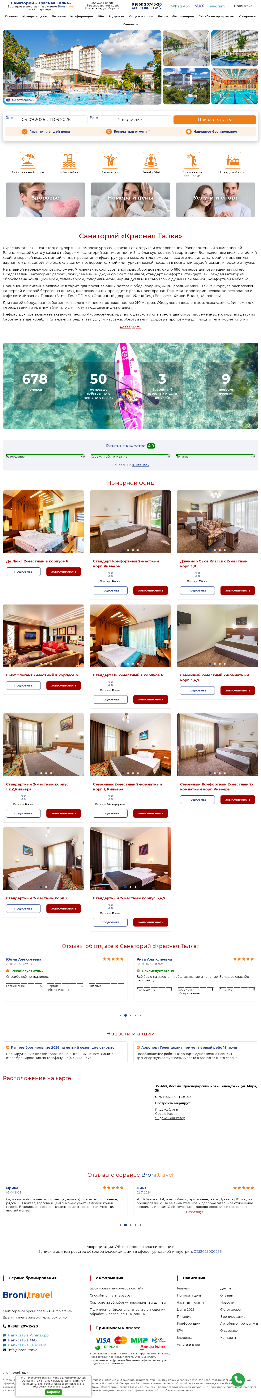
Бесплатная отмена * (132, 131)
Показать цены (215, 119)
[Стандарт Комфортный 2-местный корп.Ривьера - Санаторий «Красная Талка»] (130, 521)
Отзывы (226, 1295)
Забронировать (63, 571)
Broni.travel (20, 1373)
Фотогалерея (183, 16)
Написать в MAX (23, 1340)
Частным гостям (190, 1302)
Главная (11, 16)
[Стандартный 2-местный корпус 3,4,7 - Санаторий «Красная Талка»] (130, 858)
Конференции (81, 16)
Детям (163, 16)
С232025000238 (208, 1252)
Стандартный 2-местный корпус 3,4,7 (129, 898)
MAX (199, 6)
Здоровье (116, 16)
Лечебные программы (216, 16)
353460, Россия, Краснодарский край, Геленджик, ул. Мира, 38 (102, 6)
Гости (94, 117)
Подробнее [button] (23, 571)
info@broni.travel (23, 1350)
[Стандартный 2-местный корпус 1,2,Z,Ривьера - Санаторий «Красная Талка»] (43, 744)
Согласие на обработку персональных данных (128, 1302)
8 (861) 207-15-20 (147, 4)
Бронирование (232, 1316)
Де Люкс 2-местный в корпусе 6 (37, 561)
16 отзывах (140, 465)
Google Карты (166, 1114)
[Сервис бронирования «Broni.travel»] (243, 6)
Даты (9, 117)
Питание (59, 16)
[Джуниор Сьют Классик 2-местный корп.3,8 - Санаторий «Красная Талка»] (217, 521)
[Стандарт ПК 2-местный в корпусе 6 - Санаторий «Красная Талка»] (130, 635)
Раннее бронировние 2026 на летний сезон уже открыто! (63, 1047)
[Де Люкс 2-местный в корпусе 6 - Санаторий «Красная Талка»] (43, 521)
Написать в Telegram (27, 1345)
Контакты (130, 24)
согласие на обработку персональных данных (58, 1385)
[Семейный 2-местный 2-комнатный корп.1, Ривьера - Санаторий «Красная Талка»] (130, 744)
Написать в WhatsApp (28, 1335)
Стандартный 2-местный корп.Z (37, 898)
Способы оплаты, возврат (111, 1295)
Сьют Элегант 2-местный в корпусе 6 (42, 675)
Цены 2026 (186, 1309)
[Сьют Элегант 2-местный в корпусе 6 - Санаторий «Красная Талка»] (43, 635)
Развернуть (130, 327)
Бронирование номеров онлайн (116, 1288)
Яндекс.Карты (166, 1109)
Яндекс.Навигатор (170, 1118)
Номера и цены (34, 16)
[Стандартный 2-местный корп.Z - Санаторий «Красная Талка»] (43, 858)
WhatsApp (180, 6)
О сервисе (247, 16)
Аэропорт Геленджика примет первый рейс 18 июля (189, 1047)
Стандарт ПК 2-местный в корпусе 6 (128, 675)
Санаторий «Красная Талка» (41, 3)
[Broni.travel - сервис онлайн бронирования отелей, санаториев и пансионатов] (28, 1295)
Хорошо (53, 1392)
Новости (227, 1302)
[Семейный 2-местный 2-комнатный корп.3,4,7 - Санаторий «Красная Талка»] (217, 635)
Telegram (216, 6)
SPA (101, 16)
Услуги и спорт (141, 16)
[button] (36, 550)
